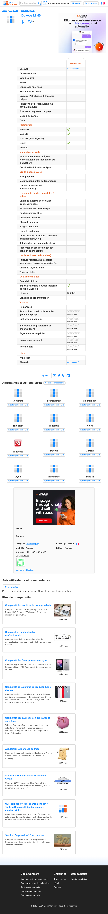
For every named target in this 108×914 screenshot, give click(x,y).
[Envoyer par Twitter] (63, 375)
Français (103, 3)
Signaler (45, 375)
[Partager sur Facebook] (59, 375)
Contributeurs (22, 556)
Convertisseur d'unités (31, 891)
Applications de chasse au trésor (22, 749)
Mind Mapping (28, 10)
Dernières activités (79, 879)
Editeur (59, 548)
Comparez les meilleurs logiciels (35, 883)
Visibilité (20, 548)
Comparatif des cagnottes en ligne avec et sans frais (27, 719)
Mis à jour (20, 552)
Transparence (60, 879)
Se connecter (91, 3)
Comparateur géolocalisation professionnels (20, 633)
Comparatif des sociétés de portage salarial (28, 605)
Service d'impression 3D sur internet (24, 835)
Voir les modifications (25, 570)
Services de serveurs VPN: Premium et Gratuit (25, 777)
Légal (56, 883)
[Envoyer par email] (55, 375)
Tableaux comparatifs (30, 887)
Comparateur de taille (58, 3)
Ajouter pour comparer (54, 383)
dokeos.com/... (73, 69)
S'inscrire (76, 3)
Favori (24, 22)
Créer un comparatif (45, 3)
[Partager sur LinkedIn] (68, 375)
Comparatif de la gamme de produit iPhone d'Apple (28, 688)
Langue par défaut (65, 544)
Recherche (39, 3)
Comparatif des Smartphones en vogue (26, 660)
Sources (20, 536)
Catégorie (20, 544)
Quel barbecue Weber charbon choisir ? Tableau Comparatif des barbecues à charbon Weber (26, 807)
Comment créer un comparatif (34, 879)
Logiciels (13, 10)
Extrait (19, 528)
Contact (57, 887)
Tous (4, 10)
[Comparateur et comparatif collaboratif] (10, 3)
